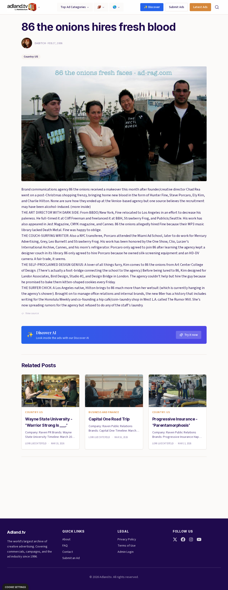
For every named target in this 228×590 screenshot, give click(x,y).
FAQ (65, 545)
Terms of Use (127, 545)
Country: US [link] (34, 412)
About (66, 539)
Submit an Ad (71, 558)
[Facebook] (183, 539)
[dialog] (15, 587)
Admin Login (126, 552)
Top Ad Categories (73, 7)
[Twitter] (175, 539)
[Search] (217, 7)
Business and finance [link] (104, 412)
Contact (67, 552)
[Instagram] (191, 539)
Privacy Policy (127, 539)
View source (32, 313)
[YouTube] (199, 539)
